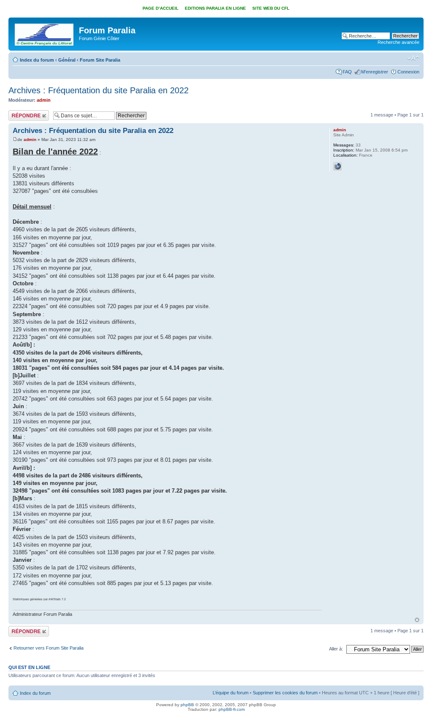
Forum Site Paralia (100, 59)
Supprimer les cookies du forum (285, 692)
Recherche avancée (398, 42)
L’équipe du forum (230, 692)
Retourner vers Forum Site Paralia (49, 647)
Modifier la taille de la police (413, 58)
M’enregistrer (374, 71)
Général (67, 59)
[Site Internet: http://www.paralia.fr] (337, 166)
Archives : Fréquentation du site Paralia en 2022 (98, 90)
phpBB (187, 704)
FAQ (347, 71)
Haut (417, 620)
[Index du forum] (45, 32)
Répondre (18, 112)
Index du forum (37, 59)
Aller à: (336, 648)
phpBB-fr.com (232, 709)
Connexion (408, 71)
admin (44, 100)
